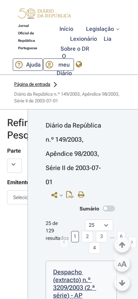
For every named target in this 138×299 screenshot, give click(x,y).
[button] (44, 15)
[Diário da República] (44, 15)
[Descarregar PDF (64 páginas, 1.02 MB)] (71, 196)
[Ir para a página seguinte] (132, 242)
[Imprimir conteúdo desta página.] (83, 195)
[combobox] (14, 197)
